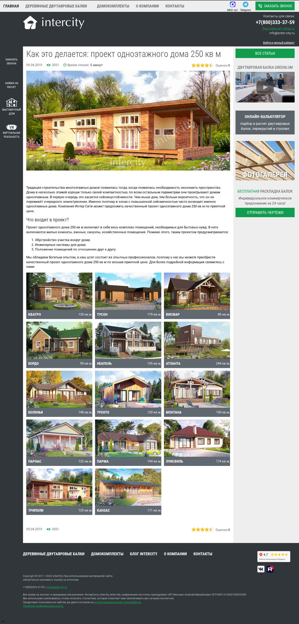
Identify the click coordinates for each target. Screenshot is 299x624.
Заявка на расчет (11, 85)
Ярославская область (278, 28)
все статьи (265, 53)
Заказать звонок (278, 6)
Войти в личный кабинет (279, 42)
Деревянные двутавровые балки (56, 6)
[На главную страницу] (53, 23)
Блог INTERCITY (143, 554)
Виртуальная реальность (11, 135)
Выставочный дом (11, 111)
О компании (147, 6)
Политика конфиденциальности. (43, 606)
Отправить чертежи (265, 212)
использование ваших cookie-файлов (117, 602)
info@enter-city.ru (282, 33)
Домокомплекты (113, 6)
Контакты (174, 6)
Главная (11, 6)
